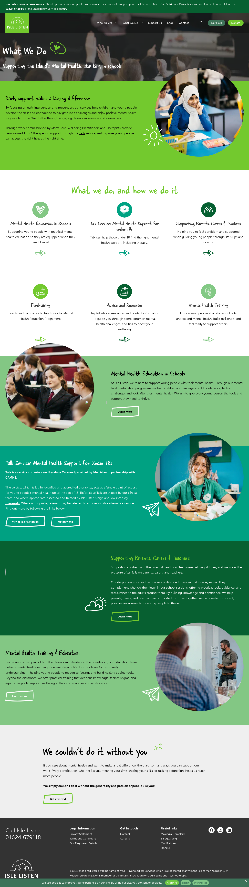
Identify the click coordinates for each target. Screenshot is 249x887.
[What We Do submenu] (143, 23)
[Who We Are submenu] (117, 23)
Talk (82, 133)
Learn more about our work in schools (41, 253)
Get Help (216, 22)
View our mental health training (209, 340)
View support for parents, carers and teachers (209, 253)
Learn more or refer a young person (124, 253)
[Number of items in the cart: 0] (201, 22)
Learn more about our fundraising (41, 340)
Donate (235, 22)
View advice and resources (125, 340)
